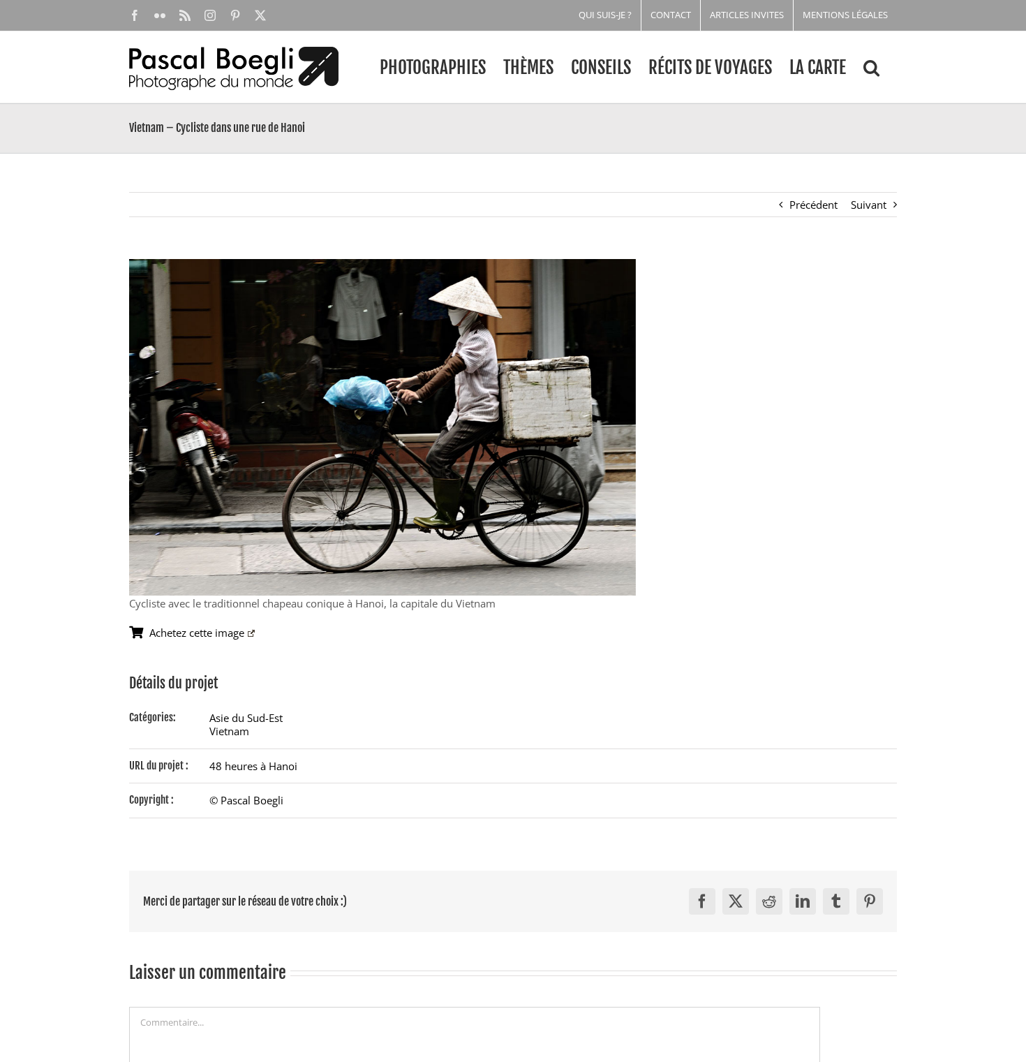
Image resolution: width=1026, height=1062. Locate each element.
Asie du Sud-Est (246, 718)
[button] (871, 67)
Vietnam (229, 731)
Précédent (813, 205)
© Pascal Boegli (246, 800)
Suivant (868, 205)
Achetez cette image (196, 633)
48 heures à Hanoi (253, 766)
